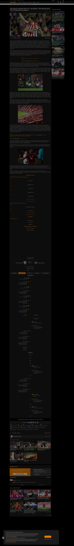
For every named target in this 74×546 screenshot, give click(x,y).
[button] (3, 537)
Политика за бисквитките (13, 536)
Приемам (47, 536)
